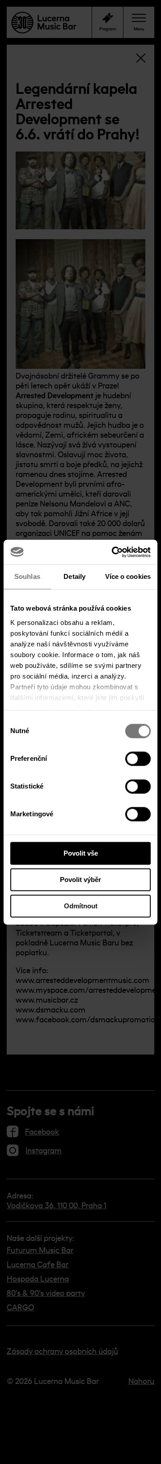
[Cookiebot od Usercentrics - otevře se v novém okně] (113, 552)
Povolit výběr (80, 879)
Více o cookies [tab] (128, 576)
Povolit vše (81, 853)
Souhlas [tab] (27, 576)
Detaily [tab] (74, 576)
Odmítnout (80, 906)
